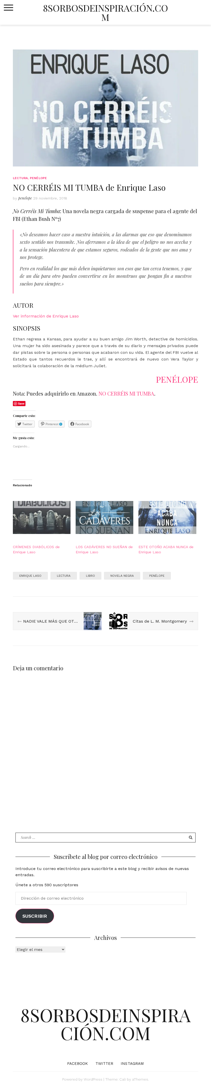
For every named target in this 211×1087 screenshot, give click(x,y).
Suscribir (34, 916)
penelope (25, 198)
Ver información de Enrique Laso (46, 316)
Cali (122, 1079)
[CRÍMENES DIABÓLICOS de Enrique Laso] (42, 517)
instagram (132, 1063)
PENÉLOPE (38, 178)
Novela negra (122, 576)
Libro (90, 576)
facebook (77, 1063)
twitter (104, 1063)
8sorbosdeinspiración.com (105, 12)
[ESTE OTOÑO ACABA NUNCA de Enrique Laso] (167, 517)
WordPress (93, 1079)
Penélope (156, 576)
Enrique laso (30, 576)
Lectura (20, 178)
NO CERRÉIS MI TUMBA (126, 393)
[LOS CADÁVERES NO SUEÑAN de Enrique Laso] (104, 517)
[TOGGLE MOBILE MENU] (8, 7)
